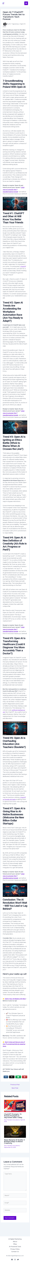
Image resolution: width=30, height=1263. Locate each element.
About (15, 1241)
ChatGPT (23, 266)
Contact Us (15, 1251)
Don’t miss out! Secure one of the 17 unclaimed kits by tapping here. (14, 1044)
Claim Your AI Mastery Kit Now (15, 999)
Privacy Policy (15, 1249)
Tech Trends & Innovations (11, 1120)
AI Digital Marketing (15, 1239)
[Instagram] (15, 1259)
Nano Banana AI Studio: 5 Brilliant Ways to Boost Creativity (14, 1141)
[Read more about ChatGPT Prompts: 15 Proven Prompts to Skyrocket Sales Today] (15, 1106)
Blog (15, 1244)
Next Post (15, 1088)
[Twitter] (18, 1259)
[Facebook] (12, 1259)
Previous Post (15, 1084)
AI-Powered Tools (15, 1246)
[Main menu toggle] (26, 3)
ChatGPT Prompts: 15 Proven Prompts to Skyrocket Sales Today (13, 1115)
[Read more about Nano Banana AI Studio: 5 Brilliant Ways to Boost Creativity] (15, 1131)
